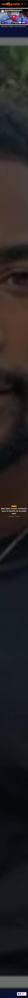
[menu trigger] (25, 4)
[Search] (22, 4)
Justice (14, 506)
